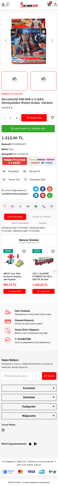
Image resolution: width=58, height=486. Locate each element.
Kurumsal (29, 388)
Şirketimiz (29, 397)
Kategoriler (29, 406)
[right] (54, 272)
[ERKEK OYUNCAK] (14, 79)
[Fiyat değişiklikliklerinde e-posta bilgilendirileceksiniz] (37, 206)
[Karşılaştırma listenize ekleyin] (29, 206)
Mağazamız (29, 415)
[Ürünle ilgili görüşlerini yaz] (21, 206)
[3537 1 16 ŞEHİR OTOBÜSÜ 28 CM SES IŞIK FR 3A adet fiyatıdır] (43, 260)
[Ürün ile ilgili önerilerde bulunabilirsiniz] (52, 206)
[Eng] (43, 79)
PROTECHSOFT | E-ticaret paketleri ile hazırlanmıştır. (29, 482)
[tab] (15, 217)
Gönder (51, 376)
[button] (6, 40)
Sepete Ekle (36, 117)
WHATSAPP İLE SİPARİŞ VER (30, 128)
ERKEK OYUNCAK (12, 93)
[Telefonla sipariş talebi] (45, 206)
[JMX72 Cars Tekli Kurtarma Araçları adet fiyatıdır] (14, 260)
